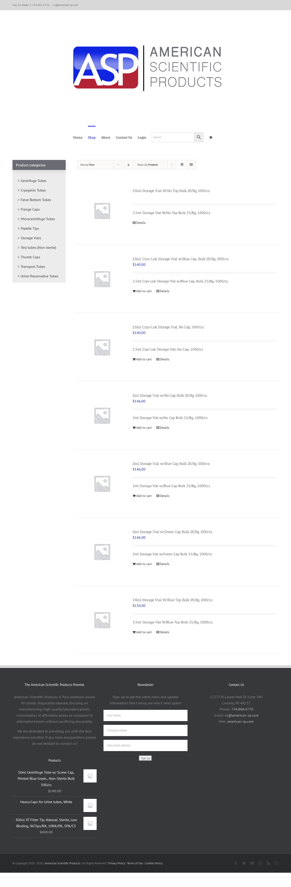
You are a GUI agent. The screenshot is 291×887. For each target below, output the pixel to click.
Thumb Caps (30, 257)
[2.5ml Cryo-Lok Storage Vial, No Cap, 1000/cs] (102, 346)
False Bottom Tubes (36, 199)
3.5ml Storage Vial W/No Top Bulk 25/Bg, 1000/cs (171, 190)
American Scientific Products (62, 863)
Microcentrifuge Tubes (38, 219)
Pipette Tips (30, 228)
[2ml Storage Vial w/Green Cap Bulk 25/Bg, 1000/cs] (102, 551)
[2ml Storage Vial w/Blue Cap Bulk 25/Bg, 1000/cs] (102, 483)
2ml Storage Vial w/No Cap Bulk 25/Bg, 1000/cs (170, 395)
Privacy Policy (116, 863)
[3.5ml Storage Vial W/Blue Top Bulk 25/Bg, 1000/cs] (102, 619)
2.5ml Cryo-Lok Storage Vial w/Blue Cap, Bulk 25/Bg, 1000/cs (180, 259)
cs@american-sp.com (65, 5)
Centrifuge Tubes (34, 180)
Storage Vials (31, 238)
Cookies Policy (154, 863)
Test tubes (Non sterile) (38, 247)
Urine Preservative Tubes (39, 276)
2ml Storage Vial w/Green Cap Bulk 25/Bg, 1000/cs (172, 531)
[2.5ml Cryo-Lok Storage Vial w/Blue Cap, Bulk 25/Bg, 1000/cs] (102, 278)
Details (141, 223)
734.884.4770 (242, 709)
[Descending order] (128, 164)
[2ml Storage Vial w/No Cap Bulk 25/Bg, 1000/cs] (102, 415)
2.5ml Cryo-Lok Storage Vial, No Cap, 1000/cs (168, 327)
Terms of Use (135, 863)
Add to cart (144, 291)
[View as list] (191, 164)
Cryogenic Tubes (33, 190)
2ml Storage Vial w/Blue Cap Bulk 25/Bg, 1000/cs (171, 463)
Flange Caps (30, 209)
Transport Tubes (33, 266)
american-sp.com (240, 721)
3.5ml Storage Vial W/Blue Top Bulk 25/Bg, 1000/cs (172, 600)
